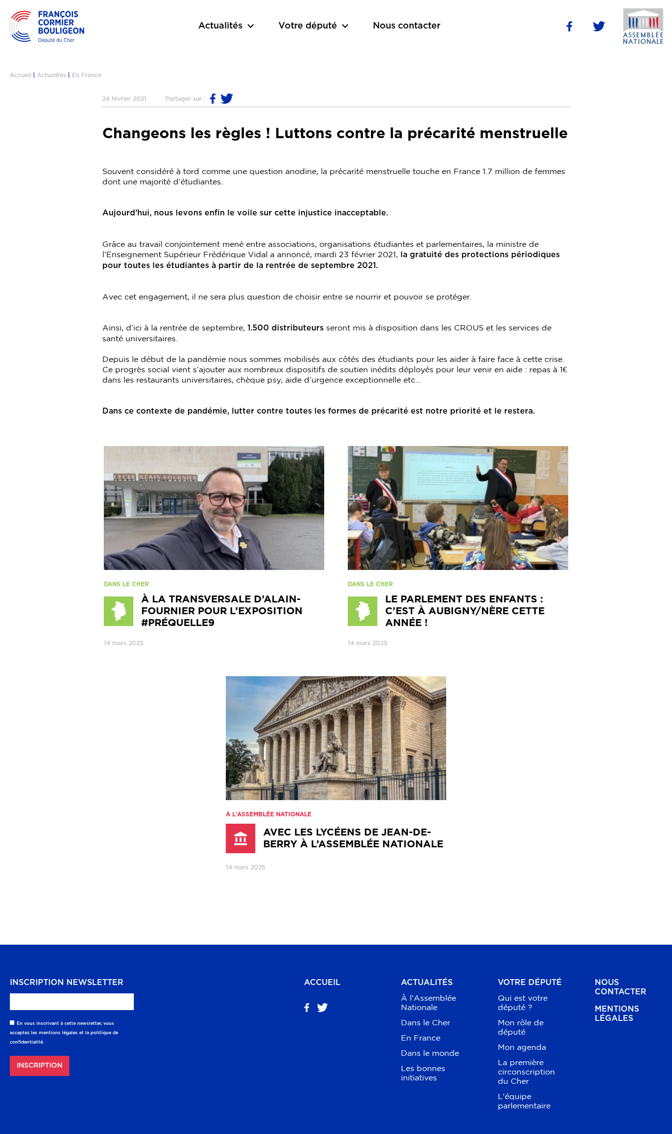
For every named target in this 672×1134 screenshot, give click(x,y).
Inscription (39, 1065)
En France (86, 75)
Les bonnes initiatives (423, 1073)
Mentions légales (617, 1013)
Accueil (20, 75)
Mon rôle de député (521, 1027)
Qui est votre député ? (523, 1002)
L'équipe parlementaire (524, 1101)
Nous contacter (406, 26)
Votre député (530, 982)
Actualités (51, 75)
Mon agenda (522, 1047)
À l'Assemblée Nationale (428, 1002)
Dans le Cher (425, 1022)
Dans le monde (430, 1052)
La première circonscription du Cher (526, 1071)
